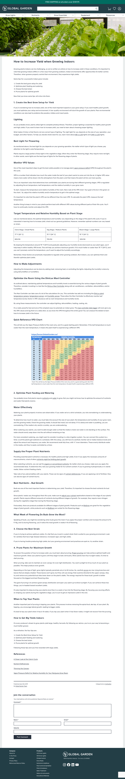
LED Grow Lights (41, 753)
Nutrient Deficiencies (21, 664)
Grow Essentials (60, 15)
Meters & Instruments (43, 773)
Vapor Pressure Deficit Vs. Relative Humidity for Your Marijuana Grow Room (41, 673)
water (54, 398)
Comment (17, 702)
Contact (11, 758)
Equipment (85, 15)
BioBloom (51, 508)
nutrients (45, 398)
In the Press (12, 756)
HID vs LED (79, 135)
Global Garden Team (21, 686)
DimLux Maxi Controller (55, 286)
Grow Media (40, 760)
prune (86, 570)
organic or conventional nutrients (56, 464)
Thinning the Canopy (21, 668)
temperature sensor (36, 296)
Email (66, 720)
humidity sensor (53, 296)
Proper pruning (77, 553)
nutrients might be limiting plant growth (51, 459)
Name (16, 720)
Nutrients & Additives (43, 763)
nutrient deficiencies (73, 474)
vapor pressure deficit (82, 168)
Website (16, 728)
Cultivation (108, 684)
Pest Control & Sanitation (44, 765)
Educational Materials (43, 775)
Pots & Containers (42, 768)
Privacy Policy (13, 760)
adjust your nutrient (69, 496)
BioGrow (86, 505)
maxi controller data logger (87, 308)
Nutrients (35, 15)
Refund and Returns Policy (17, 763)
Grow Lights (10, 15)
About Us (12, 753)
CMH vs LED (95, 135)
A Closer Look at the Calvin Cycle (26, 659)
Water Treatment (41, 770)
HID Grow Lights (41, 756)
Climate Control (41, 758)
